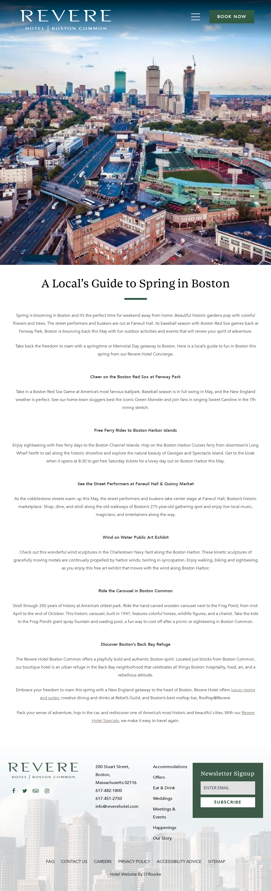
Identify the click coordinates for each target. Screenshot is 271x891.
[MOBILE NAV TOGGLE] (196, 17)
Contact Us (74, 862)
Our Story (162, 838)
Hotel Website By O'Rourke (135, 874)
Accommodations (170, 767)
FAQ (50, 862)
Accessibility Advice (179, 862)
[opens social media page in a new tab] (13, 791)
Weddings (162, 798)
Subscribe (228, 802)
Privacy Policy (134, 862)
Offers (159, 777)
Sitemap (216, 862)
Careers (103, 862)
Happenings (164, 828)
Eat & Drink (164, 788)
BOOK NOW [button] (231, 17)
